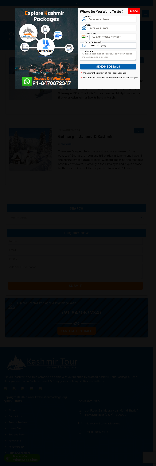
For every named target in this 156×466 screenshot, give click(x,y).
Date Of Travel (93, 42)
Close (134, 11)
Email (88, 24)
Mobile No (90, 33)
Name (88, 15)
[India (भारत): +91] (84, 37)
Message (89, 50)
